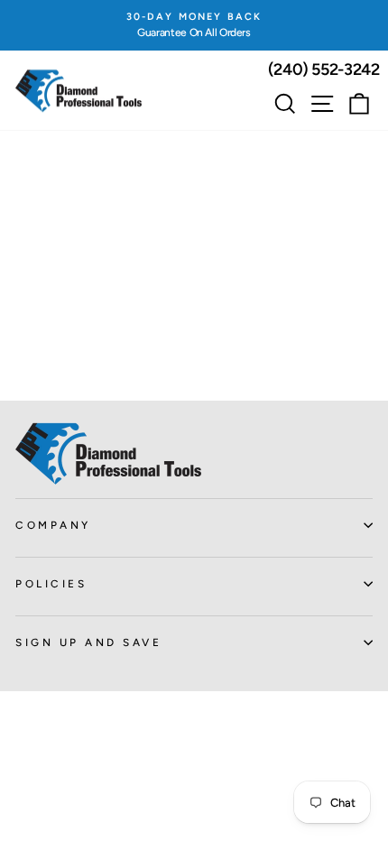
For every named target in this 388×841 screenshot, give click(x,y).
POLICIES (51, 584)
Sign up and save (88, 642)
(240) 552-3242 (324, 69)
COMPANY (53, 525)
